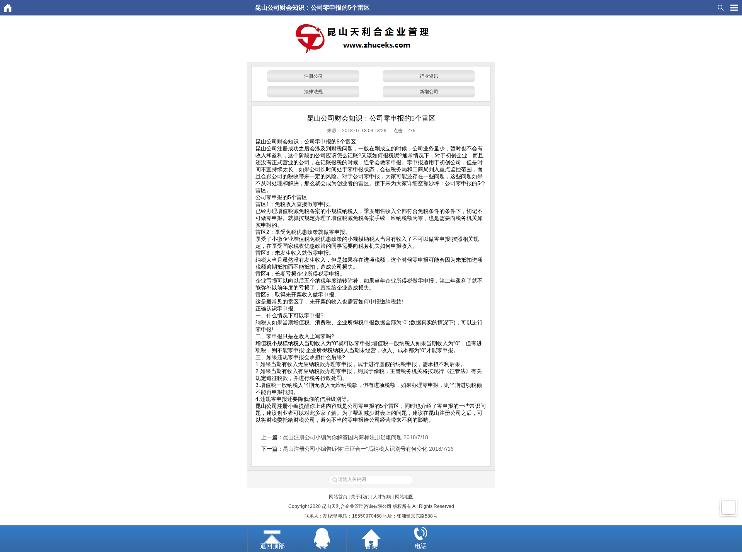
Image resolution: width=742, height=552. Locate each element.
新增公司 (429, 91)
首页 (371, 546)
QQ (322, 545)
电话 (421, 546)
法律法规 (313, 91)
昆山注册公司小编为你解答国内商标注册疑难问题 (342, 437)
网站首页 (338, 496)
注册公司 (313, 76)
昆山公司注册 (271, 406)
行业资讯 (429, 76)
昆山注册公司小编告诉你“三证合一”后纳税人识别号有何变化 (355, 449)
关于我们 (360, 496)
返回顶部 (272, 546)
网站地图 (404, 496)
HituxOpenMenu (734, 7)
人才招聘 (382, 496)
